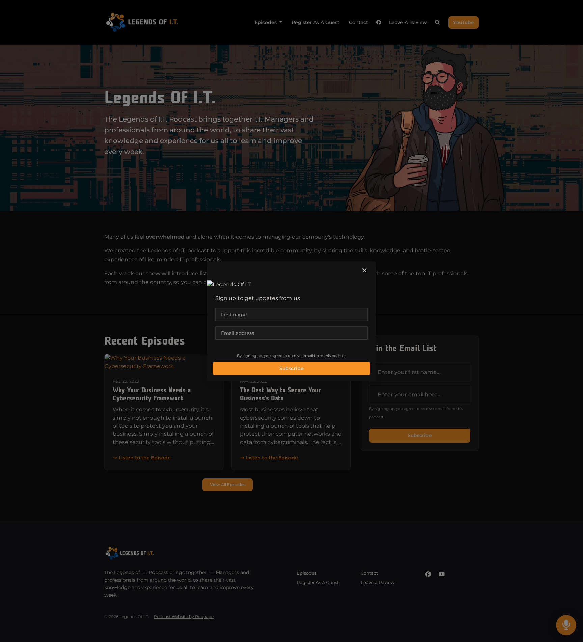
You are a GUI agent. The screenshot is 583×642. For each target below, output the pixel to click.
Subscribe (291, 368)
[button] (364, 271)
